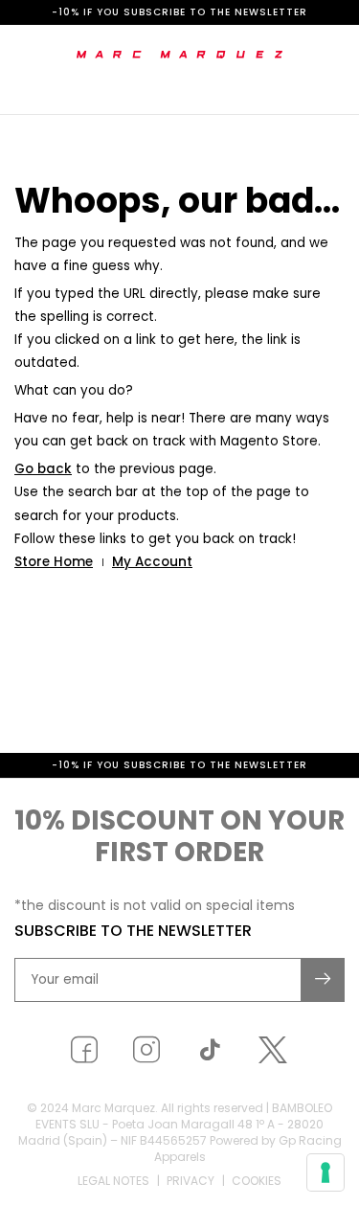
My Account (152, 562)
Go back (43, 469)
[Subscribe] (324, 980)
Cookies (256, 1180)
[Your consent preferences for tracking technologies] (325, 1172)
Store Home (53, 562)
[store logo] (179, 54)
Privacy (190, 1180)
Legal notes (113, 1180)
